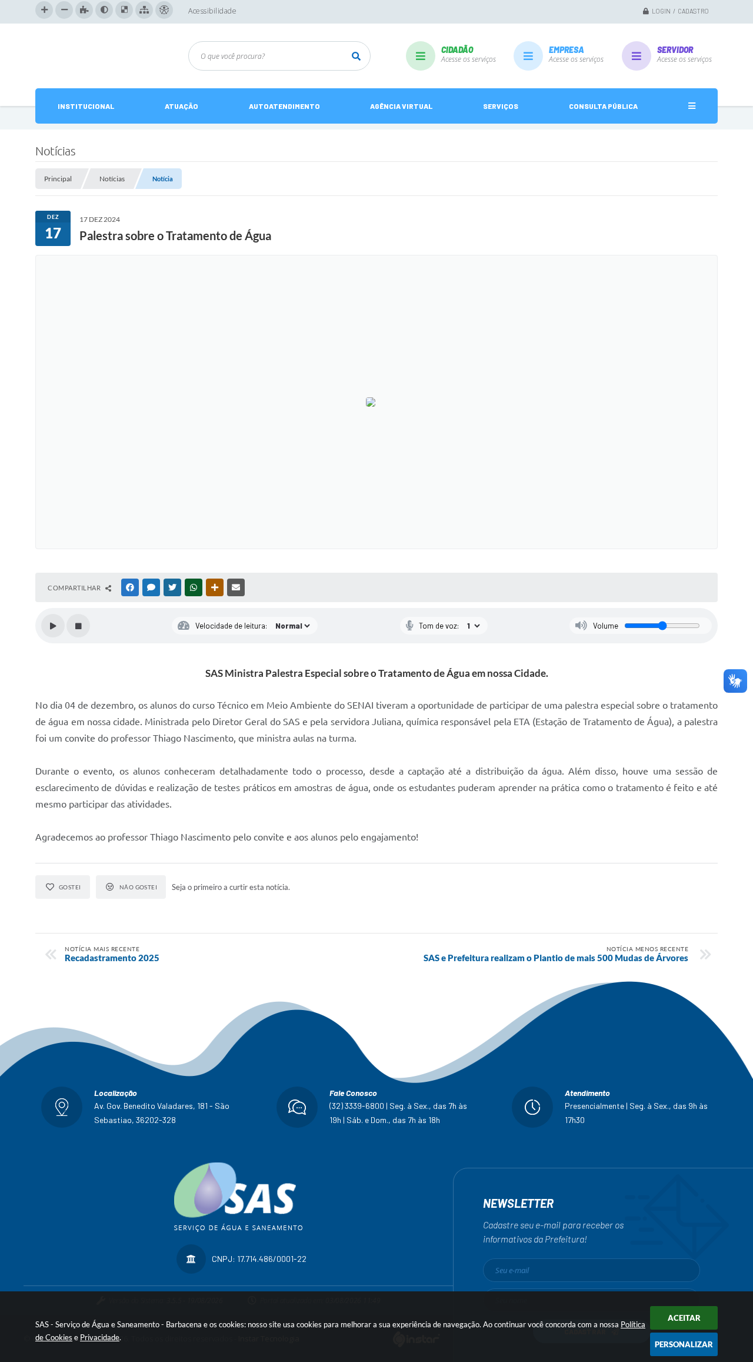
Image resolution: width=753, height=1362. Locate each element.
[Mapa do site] (144, 10)
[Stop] (78, 625)
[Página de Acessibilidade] (164, 10)
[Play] (53, 625)
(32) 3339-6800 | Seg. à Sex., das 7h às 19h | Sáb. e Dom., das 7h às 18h (398, 1113)
